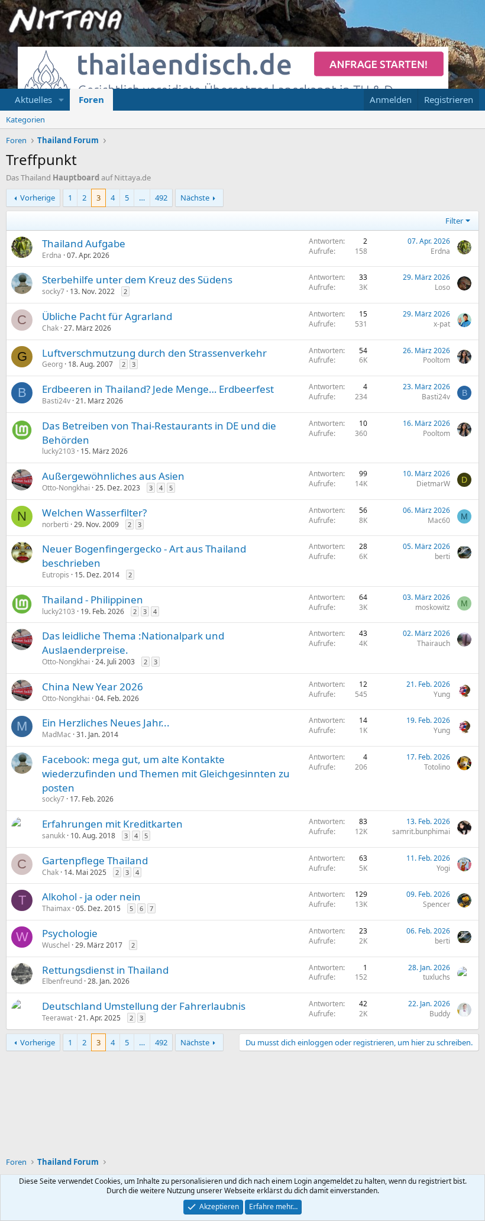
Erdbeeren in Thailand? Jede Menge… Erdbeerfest (158, 389)
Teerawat (57, 1018)
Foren (91, 99)
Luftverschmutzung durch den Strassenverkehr (154, 353)
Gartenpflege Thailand (95, 860)
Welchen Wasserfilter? (94, 512)
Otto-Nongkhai (66, 488)
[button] (61, 100)
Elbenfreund (62, 981)
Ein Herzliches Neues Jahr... (106, 722)
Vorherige (37, 197)
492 (161, 197)
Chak (50, 328)
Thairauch (433, 643)
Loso (442, 287)
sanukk (53, 836)
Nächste (194, 197)
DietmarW (433, 484)
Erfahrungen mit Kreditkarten (112, 824)
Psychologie (70, 933)
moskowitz (432, 607)
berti (442, 556)
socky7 (53, 291)
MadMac (56, 734)
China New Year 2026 (92, 686)
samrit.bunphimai (421, 831)
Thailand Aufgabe (83, 243)
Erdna (52, 255)
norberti (55, 524)
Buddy (439, 1014)
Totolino (437, 767)
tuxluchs (436, 977)
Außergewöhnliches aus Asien (113, 476)
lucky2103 (58, 451)
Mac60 (439, 520)
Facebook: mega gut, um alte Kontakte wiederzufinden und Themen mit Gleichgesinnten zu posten (166, 773)
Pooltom (436, 360)
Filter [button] (454, 220)
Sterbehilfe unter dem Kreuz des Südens (137, 279)
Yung (442, 694)
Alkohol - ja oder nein (91, 896)
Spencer (436, 904)
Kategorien (25, 119)
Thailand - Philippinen (92, 599)
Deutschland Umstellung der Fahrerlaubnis (143, 1006)
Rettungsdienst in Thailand (105, 970)
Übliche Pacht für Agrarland (107, 316)
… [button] (142, 197)
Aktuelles (33, 99)
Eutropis (55, 575)
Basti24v (56, 401)
